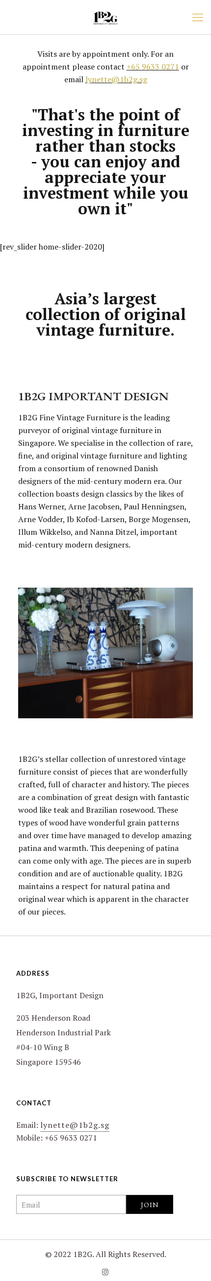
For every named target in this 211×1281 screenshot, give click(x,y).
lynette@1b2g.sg (116, 79)
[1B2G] (105, 17)
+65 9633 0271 (153, 66)
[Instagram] (106, 1272)
